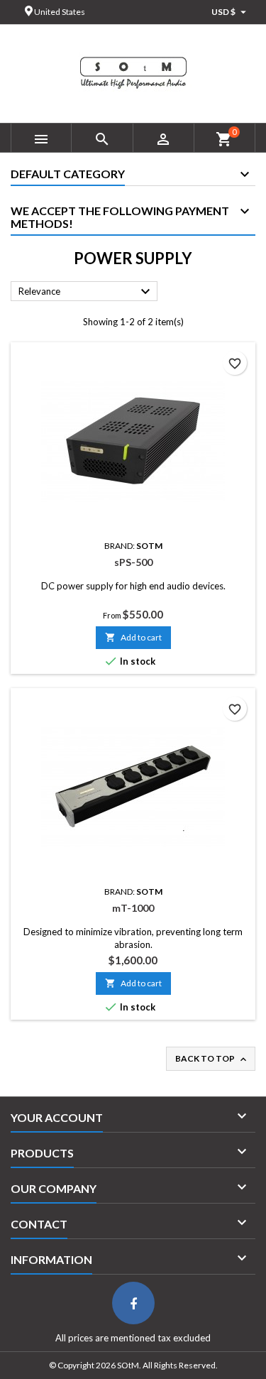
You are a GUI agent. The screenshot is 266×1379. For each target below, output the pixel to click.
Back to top (212, 1059)
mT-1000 (133, 908)
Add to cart (133, 637)
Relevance (86, 291)
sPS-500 (133, 562)
